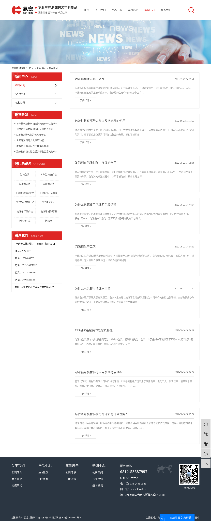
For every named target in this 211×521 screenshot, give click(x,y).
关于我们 (100, 10)
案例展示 (133, 10)
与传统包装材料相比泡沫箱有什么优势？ (37, 123)
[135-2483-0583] (206, 434)
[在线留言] (206, 453)
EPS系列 (43, 472)
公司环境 (70, 472)
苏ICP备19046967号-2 (70, 517)
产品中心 (117, 10)
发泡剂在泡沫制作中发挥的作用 (32, 146)
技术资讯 (20, 102)
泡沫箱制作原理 (49, 211)
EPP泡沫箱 (24, 184)
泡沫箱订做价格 (25, 211)
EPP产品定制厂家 (25, 202)
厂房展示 (70, 479)
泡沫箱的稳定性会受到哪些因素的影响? (36, 151)
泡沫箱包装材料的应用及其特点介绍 (34, 129)
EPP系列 (43, 479)
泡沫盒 (48, 221)
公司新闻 (53, 68)
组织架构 (17, 485)
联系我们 (166, 10)
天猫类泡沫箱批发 (24, 193)
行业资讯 (20, 94)
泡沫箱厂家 (24, 221)
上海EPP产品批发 (49, 193)
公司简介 (17, 472)
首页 (86, 10)
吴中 (197, 517)
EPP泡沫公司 (48, 202)
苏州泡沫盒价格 (49, 174)
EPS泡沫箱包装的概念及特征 (31, 135)
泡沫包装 (24, 174)
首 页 (31, 68)
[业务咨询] (206, 424)
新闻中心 (149, 10)
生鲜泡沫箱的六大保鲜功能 (30, 140)
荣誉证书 (17, 479)
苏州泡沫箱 (48, 184)
